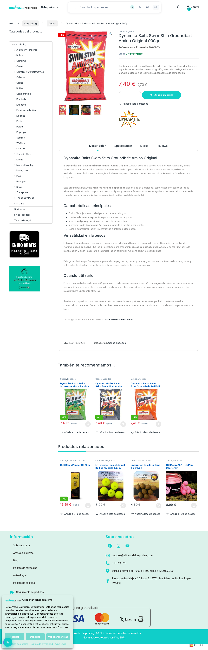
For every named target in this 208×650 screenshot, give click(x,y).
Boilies (19, 88)
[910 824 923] (108, 563)
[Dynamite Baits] (129, 118)
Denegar (35, 636)
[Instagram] (119, 546)
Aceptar (14, 636)
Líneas (19, 159)
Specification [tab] (123, 145)
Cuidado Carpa (24, 154)
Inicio (11, 23)
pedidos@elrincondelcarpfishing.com (132, 555)
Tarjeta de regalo (23, 220)
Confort (20, 148)
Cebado (20, 77)
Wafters (20, 143)
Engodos (130, 31)
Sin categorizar (22, 214)
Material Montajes (25, 165)
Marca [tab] (144, 145)
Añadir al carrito (163, 95)
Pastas (20, 121)
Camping (21, 60)
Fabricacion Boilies (76, 460)
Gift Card (19, 203)
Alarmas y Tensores (26, 49)
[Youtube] (128, 546)
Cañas (19, 66)
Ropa (19, 187)
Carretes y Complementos (30, 71)
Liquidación (20, 209)
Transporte (22, 192)
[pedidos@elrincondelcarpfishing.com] (108, 555)
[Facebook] (110, 546)
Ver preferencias (58, 636)
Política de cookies (18, 644)
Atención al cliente (23, 553)
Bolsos (19, 55)
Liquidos (20, 115)
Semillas (20, 137)
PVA (18, 176)
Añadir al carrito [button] (87, 424)
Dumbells (21, 99)
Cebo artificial (101, 460)
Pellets (19, 126)
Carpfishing (30, 23)
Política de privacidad (41, 644)
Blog (15, 560)
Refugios (21, 181)
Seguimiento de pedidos (30, 592)
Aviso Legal (60, 644)
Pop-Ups (177, 460)
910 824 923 (119, 563)
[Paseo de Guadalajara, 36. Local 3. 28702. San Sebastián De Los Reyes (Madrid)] (108, 581)
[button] (110, 34)
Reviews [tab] (162, 145)
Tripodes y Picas (25, 197)
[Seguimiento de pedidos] (12, 592)
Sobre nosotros (22, 545)
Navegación (22, 170)
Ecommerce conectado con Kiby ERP (104, 637)
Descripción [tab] (97, 145)
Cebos (52, 23)
